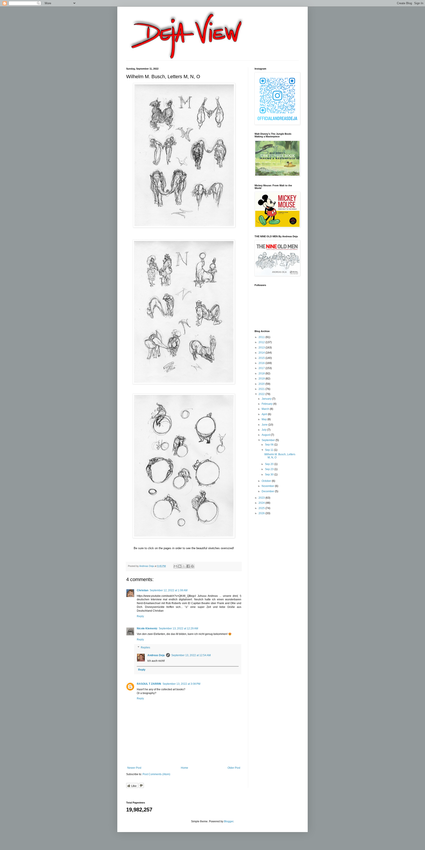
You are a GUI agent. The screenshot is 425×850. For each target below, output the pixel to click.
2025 (262, 508)
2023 (262, 497)
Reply (140, 616)
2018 (262, 373)
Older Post (234, 767)
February (267, 403)
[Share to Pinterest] (192, 566)
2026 (262, 513)
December (268, 491)
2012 (262, 342)
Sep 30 (269, 474)
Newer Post (134, 767)
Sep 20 (269, 464)
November (268, 486)
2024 (262, 502)
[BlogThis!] (180, 566)
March (266, 408)
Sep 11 (269, 449)
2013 (262, 347)
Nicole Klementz (147, 628)
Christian (142, 590)
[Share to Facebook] (188, 566)
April (265, 414)
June (265, 424)
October (267, 480)
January (267, 398)
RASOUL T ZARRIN (149, 683)
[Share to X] (184, 566)
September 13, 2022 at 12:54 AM (191, 655)
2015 (262, 358)
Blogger (228, 821)
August (266, 434)
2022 (262, 394)
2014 (262, 352)
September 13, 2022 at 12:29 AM (178, 628)
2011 (262, 337)
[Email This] (175, 566)
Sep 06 (269, 444)
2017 (262, 368)
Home (184, 767)
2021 (262, 389)
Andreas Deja (156, 655)
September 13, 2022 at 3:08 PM (181, 683)
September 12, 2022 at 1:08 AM (168, 590)
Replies (145, 647)
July (264, 429)
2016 (262, 363)
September (269, 440)
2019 (262, 378)
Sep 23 (269, 469)
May (264, 419)
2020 (262, 383)
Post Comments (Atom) (156, 774)
